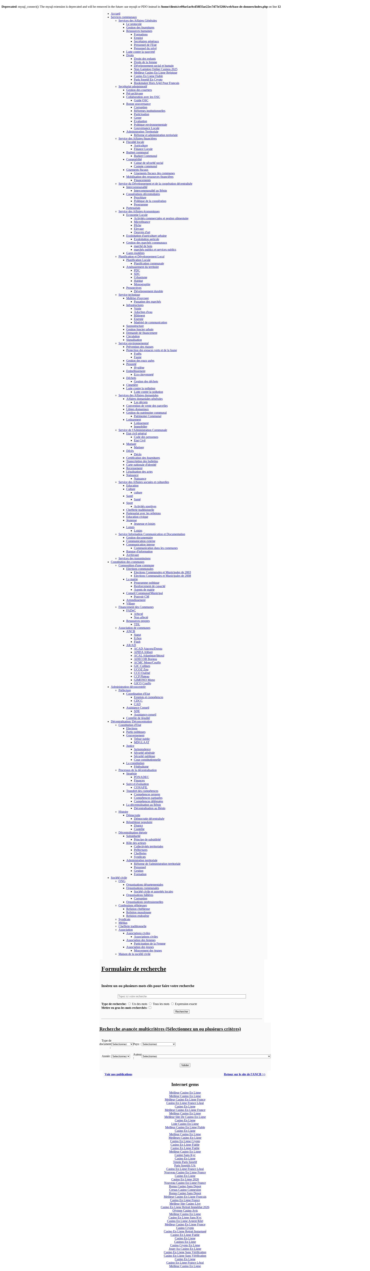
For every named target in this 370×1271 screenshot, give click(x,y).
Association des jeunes (140, 947)
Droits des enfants (145, 58)
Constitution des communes (127, 561)
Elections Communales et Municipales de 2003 (162, 572)
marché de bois (143, 246)
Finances (139, 780)
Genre (137, 117)
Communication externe (140, 541)
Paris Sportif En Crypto (148, 79)
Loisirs (130, 527)
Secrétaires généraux (146, 41)
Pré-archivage (134, 93)
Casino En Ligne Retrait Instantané (185, 1231)
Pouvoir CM (141, 596)
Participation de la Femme (150, 943)
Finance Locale (143, 149)
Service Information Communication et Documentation (152, 534)
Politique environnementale (150, 124)
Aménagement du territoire (142, 267)
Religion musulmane (138, 912)
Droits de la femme (145, 62)
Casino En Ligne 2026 (185, 1179)
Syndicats (140, 856)
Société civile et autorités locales (153, 891)
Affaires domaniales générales (144, 398)
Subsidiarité (133, 836)
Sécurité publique (144, 756)
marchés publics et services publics (155, 249)
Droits (130, 55)
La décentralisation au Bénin (143, 804)
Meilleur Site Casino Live (185, 1203)
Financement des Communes (136, 607)
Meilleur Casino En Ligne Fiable (185, 1127)
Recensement (134, 468)
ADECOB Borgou (145, 659)
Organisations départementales (144, 884)
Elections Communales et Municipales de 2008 (162, 575)
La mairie (132, 579)
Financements (142, 180)
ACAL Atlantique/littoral (149, 655)
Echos (137, 638)
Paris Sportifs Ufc (185, 1165)
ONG (122, 881)
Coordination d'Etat (138, 693)
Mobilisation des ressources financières (149, 176)
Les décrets (141, 402)
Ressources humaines (139, 31)
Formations (141, 34)
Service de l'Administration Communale (143, 430)
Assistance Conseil (137, 707)
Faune (137, 357)
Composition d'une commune (136, 565)
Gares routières (135, 253)
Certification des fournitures (143, 457)
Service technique (129, 294)
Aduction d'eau (143, 312)
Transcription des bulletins (142, 461)
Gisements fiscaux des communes (154, 173)
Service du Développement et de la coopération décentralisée (155, 183)
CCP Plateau (141, 676)
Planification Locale (138, 260)
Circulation (133, 336)
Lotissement (133, 419)
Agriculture (141, 145)
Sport (129, 503)
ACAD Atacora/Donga (148, 648)
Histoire (123, 811)
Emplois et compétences (148, 697)
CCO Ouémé (142, 673)
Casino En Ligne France (185, 1200)
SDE (137, 711)
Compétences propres (147, 794)
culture (138, 492)
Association (126, 929)
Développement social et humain (154, 65)
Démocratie (133, 815)
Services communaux (124, 17)
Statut (137, 634)
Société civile (119, 877)
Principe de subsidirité (147, 839)
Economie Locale (137, 214)
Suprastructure (135, 326)
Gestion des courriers (139, 90)
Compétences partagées (148, 797)
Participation (141, 114)
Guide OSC (141, 100)
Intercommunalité (136, 187)
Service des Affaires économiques (139, 211)
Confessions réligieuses (133, 905)
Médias (123, 922)
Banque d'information (139, 551)
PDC (137, 270)
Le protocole (134, 24)
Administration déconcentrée (128, 686)
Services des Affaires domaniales (138, 395)
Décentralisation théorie (133, 832)
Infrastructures (135, 305)
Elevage (139, 228)
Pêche (137, 225)
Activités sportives (145, 506)
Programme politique (146, 582)
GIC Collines (142, 666)
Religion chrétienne (138, 909)
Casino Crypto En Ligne (185, 1245)
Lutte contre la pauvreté (140, 51)
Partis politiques (135, 732)
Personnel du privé (145, 48)
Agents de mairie (144, 589)
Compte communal (145, 166)
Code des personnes (146, 437)
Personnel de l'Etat (145, 44)
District (138, 825)
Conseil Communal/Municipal (144, 593)
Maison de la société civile (135, 954)
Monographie (142, 284)
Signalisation (134, 339)
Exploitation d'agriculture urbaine (146, 235)
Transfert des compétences (142, 791)
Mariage (131, 444)
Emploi (138, 38)
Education (132, 485)
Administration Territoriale (142, 131)
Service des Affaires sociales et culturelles (144, 482)
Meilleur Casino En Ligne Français (185, 1196)
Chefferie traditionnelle (140, 509)
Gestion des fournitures (140, 27)
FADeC (131, 610)
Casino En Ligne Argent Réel (185, 1221)
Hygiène (139, 367)
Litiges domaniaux (137, 409)
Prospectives (133, 287)
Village (130, 603)
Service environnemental (134, 343)
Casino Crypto (185, 1228)
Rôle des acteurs (136, 843)
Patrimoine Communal (147, 416)
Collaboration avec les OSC (143, 97)
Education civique (137, 516)
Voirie (137, 308)
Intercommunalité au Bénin (150, 190)
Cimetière (132, 385)
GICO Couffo (142, 683)
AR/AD (131, 645)
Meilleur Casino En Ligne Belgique (155, 72)
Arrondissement (135, 600)
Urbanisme (140, 277)
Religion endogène (137, 915)
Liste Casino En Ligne (185, 1123)
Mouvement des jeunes (148, 950)
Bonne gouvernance (138, 103)
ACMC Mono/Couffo (147, 662)
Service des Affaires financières (138, 138)
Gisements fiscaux (137, 169)
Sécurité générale (144, 752)
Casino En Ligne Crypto (185, 1141)
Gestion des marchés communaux (146, 242)
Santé (129, 496)
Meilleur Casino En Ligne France (185, 1099)
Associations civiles (138, 933)
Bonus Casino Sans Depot (185, 1186)
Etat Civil (139, 440)
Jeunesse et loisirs (144, 523)
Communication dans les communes (156, 548)
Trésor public (142, 738)
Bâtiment (139, 315)
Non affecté (141, 617)
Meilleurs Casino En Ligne (185, 1137)
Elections (131, 728)
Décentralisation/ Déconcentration (131, 721)
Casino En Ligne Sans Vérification (185, 1252)
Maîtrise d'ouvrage (137, 298)
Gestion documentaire (139, 537)
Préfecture (125, 690)
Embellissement (135, 371)
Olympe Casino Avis (185, 1210)
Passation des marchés (147, 301)
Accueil (115, 13)
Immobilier (140, 426)
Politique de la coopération (150, 201)
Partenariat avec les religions (143, 513)
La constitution (135, 763)
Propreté (131, 364)
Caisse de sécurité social (148, 162)
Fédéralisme (141, 766)
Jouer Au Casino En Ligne (185, 1248)
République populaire (139, 822)
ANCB (130, 631)
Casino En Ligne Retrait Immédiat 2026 (185, 1207)
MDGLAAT (141, 742)
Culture (130, 489)
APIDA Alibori (143, 652)
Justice (130, 745)
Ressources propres (138, 620)
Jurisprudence (142, 749)
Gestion (138, 870)
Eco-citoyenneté (144, 374)
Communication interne (140, 544)
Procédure (140, 197)
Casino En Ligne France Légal (185, 1103)
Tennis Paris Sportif (185, 1162)
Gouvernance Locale (146, 128)
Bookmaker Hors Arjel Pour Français (156, 83)
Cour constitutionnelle (147, 759)
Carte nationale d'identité (141, 464)
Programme (141, 204)
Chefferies (140, 853)
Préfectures (140, 850)
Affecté (138, 614)
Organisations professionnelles (144, 902)
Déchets (131, 378)
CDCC (138, 700)
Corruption (140, 107)
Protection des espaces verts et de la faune (151, 350)
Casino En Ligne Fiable (148, 76)
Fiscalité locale (135, 142)
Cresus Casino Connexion (185, 1189)
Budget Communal (145, 156)
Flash (137, 641)
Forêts (137, 353)
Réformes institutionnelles (149, 110)
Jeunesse (131, 520)
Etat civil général (136, 433)
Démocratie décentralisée (149, 818)
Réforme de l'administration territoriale (157, 863)
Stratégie (131, 773)
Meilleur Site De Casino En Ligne (185, 1117)
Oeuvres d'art (142, 232)
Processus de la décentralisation (138, 770)
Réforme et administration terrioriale (156, 135)
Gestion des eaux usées (140, 360)
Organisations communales (142, 888)
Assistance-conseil (145, 714)
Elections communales (139, 568)
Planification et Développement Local (141, 256)
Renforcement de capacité (149, 586)
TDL (137, 624)
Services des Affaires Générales (138, 20)
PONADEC (141, 777)
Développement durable (148, 291)
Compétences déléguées (148, 801)
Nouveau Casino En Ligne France (185, 1172)
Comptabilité (134, 159)
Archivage (132, 555)
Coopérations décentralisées (143, 194)
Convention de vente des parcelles (147, 405)
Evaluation (140, 121)
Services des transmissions (135, 558)
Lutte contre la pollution (140, 388)
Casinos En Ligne (185, 1241)
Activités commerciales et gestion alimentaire (161, 218)
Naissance (132, 475)
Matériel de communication (150, 322)
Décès (130, 450)
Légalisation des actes (139, 471)
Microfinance (142, 221)
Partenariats (133, 208)
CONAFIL (141, 787)
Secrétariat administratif (133, 86)
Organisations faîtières (139, 895)
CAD (137, 704)
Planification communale (149, 263)
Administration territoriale (141, 860)
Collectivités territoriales (148, 846)
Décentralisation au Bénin (149, 808)
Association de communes (134, 627)
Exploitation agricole (146, 239)
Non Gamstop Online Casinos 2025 (155, 69)
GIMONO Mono (144, 679)
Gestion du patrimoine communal (146, 412)
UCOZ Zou (141, 669)
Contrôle (139, 829)
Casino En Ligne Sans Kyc (185, 1217)
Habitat (138, 280)
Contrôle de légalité (138, 718)
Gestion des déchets (146, 381)
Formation (140, 874)
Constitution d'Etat (130, 725)
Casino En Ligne (185, 1106)
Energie (138, 319)
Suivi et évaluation (137, 784)
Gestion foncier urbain (139, 329)
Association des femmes (141, 940)
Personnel (140, 867)
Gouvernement (135, 735)
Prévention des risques (139, 346)
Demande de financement (141, 332)
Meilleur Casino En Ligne (185, 1092)
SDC (137, 273)
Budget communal (137, 152)
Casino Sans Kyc (185, 1155)
